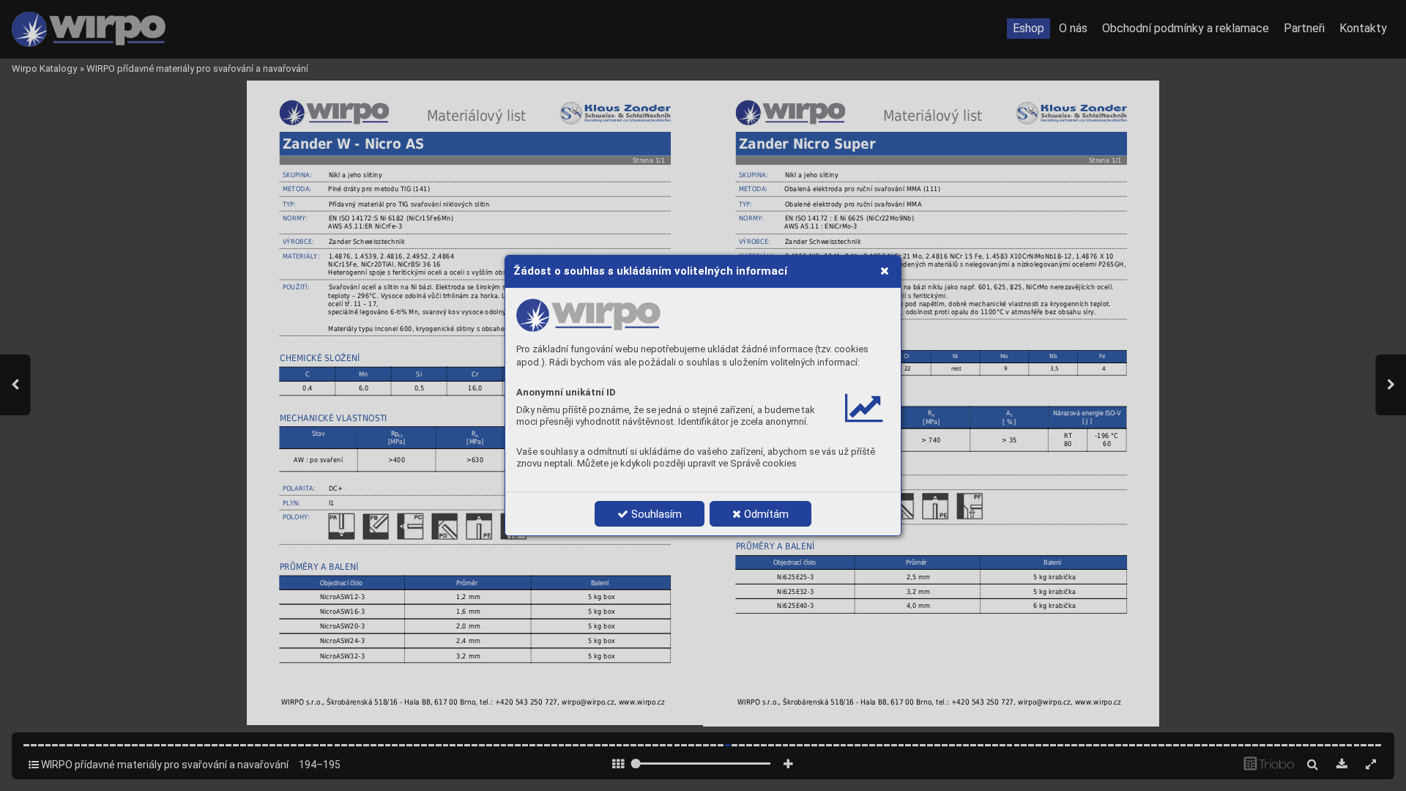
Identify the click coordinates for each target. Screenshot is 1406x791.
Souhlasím (655, 514)
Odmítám (765, 514)
